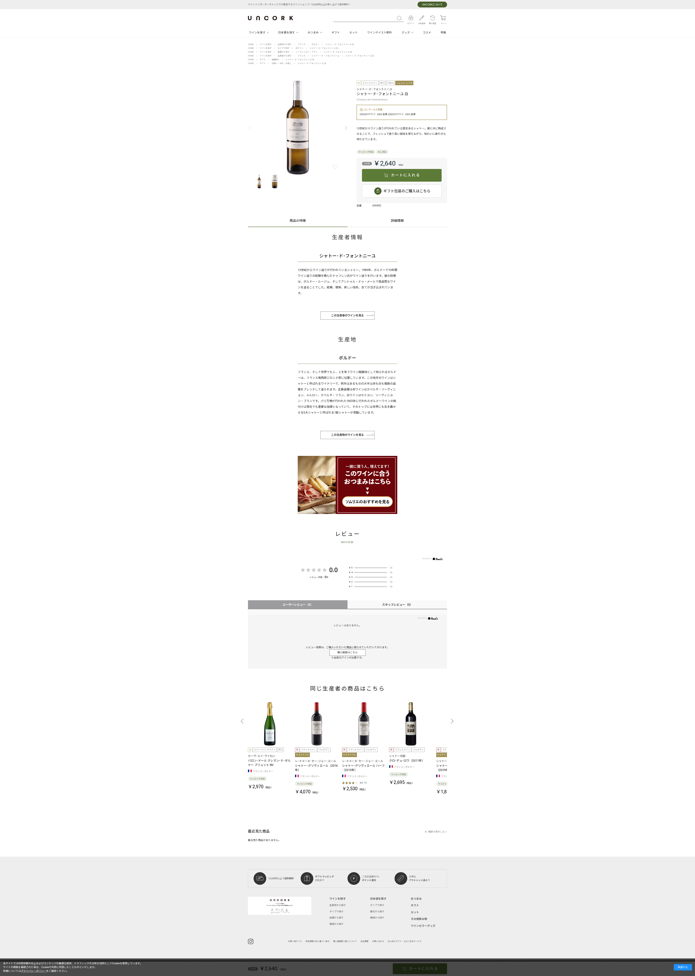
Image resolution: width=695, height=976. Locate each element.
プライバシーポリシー (33, 971)
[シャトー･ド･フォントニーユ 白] (297, 128)
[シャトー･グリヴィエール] (316, 724)
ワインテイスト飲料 (379, 33)
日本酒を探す (286, 33)
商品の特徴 (298, 221)
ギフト (336, 33)
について (432, 5)
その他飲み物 (419, 919)
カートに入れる (405, 175)
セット (353, 33)
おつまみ (313, 33)
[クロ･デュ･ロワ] (411, 724)
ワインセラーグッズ (423, 926)
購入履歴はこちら (347, 652)
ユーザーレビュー (298, 605)
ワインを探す (257, 33)
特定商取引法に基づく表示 (317, 941)
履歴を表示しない (437, 831)
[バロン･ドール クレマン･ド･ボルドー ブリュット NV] (269, 724)
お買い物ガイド (295, 941)
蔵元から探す (377, 911)
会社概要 (364, 941)
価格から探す (336, 924)
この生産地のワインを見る (347, 435)
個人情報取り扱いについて (345, 941)
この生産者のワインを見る (347, 315)
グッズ (406, 33)
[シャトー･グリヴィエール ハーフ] (364, 724)
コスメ (427, 33)
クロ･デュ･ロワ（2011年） (407, 761)
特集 (443, 33)
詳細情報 (397, 221)
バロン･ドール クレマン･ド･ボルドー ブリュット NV (269, 763)
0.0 (333, 570)
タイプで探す (336, 911)
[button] (345, 128)
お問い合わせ (378, 941)
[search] (400, 18)
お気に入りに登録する (335, 167)
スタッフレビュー (397, 605)
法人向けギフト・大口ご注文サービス (405, 941)
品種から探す (336, 917)
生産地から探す (337, 905)
